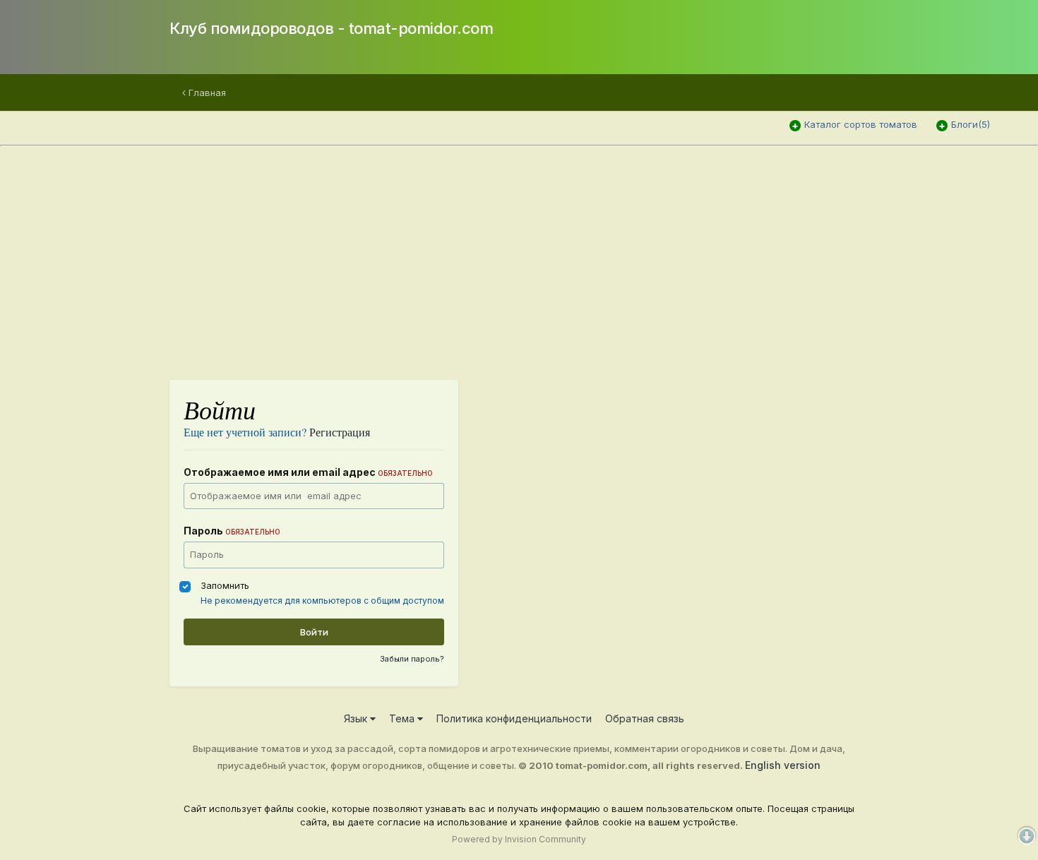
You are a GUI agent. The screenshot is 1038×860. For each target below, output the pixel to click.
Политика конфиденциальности (514, 718)
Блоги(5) (970, 124)
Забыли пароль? (412, 659)
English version (783, 765)
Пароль (232, 531)
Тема (403, 718)
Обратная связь (644, 718)
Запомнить (225, 585)
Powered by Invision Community (519, 839)
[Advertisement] (593, 256)
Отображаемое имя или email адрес (308, 472)
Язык (357, 718)
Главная (206, 92)
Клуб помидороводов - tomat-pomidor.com (331, 28)
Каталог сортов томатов (860, 124)
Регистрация (339, 431)
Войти (314, 632)
